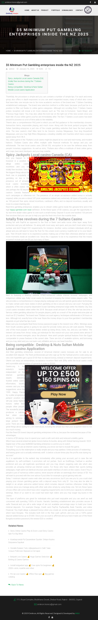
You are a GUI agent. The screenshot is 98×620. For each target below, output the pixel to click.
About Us (35, 10)
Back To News (17, 585)
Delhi (41, 69)
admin (11, 69)
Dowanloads (67, 10)
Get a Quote (87, 51)
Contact (79, 10)
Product (44, 10)
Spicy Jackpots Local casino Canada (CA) (25, 78)
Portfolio (55, 10)
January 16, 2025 (26, 69)
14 (49, 69)
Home (27, 10)
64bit (77, 613)
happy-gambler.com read (20, 210)
